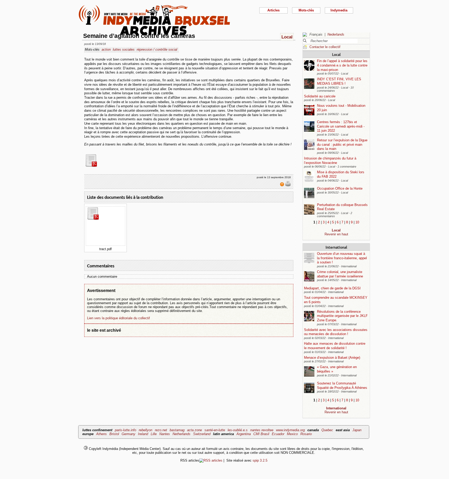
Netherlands (181, 434)
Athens (101, 434)
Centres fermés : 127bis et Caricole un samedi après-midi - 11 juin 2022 (341, 126)
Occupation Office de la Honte (339, 188)
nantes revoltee (261, 430)
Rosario (306, 434)
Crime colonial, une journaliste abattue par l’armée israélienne (340, 274)
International (336, 247)
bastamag (177, 430)
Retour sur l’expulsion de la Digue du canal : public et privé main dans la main (342, 144)
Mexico (292, 434)
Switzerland (201, 434)
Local (336, 54)
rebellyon (145, 430)
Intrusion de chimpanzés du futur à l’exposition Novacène (330, 160)
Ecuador (278, 434)
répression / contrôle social (157, 49)
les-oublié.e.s (238, 430)
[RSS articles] (210, 460)
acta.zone (194, 430)
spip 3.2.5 (260, 460)
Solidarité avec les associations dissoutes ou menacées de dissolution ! (335, 332)
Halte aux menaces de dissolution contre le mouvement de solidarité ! (334, 346)
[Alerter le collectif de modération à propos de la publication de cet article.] (282, 185)
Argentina (243, 434)
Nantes (164, 434)
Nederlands (335, 34)
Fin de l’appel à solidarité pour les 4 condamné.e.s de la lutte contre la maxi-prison (342, 65)
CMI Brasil (261, 434)
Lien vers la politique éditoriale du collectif (118, 318)
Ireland (143, 434)
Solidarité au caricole (319, 96)
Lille (154, 434)
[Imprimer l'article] (288, 185)
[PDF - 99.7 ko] (94, 166)
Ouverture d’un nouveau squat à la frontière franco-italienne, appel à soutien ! (342, 258)
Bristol (114, 434)
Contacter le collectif (324, 47)
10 (357, 222)
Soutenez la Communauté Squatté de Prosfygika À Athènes (342, 385)
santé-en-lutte (214, 430)
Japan (356, 430)
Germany (128, 434)
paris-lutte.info (125, 430)
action (106, 49)
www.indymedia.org (290, 430)
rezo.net (161, 430)
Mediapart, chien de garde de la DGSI (332, 288)
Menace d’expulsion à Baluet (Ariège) (332, 358)
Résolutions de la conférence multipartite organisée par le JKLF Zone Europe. (342, 316)
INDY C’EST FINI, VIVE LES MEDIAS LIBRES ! (339, 81)
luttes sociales (124, 49)
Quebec (327, 430)
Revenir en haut (336, 234)
